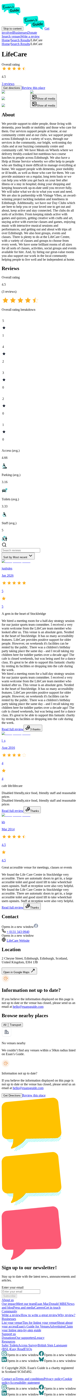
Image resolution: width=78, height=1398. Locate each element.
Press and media (23, 1307)
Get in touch (52, 1307)
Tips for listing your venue (39, 1322)
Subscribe (9, 1296)
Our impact (9, 1304)
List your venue (12, 1322)
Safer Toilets (10, 1345)
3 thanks (35, 729)
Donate (32, 32)
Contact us (9, 1379)
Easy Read (17, 1349)
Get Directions (12, 1095)
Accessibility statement (25, 1382)
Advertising (57, 1326)
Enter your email (13, 1287)
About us (8, 1300)
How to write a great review (39, 1315)
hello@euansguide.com (28, 1006)
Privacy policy (53, 1379)
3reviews (8, 84)
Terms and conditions (30, 1379)
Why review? (66, 1315)
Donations (8, 1337)
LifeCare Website (18, 940)
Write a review (30, 36)
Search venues (11, 36)
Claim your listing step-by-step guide (37, 1328)
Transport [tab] (15, 1024)
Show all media (46, 98)
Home (6, 44)
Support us (9, 1334)
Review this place (33, 88)
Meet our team (25, 1304)
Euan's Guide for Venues (33, 1326)
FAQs (28, 1349)
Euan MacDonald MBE (51, 1304)
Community (9, 1311)
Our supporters (25, 1337)
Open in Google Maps (16, 972)
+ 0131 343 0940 (18, 932)
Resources (8, 1341)
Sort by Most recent (15, 557)
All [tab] (4, 1024)
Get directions (11, 88)
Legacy (40, 1337)
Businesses (20, 32)
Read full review (13, 729)
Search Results (20, 44)
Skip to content (12, 28)
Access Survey (28, 1345)
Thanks (34, 811)
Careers (39, 1307)
